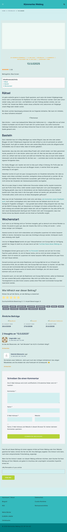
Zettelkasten (6, 520)
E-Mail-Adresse (13, 415)
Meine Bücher (6, 512)
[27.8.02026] (33, 321)
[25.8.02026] (55, 321)
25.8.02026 (50, 326)
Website (37, 415)
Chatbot (12, 306)
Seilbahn (6, 308)
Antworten (5, 348)
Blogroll (4, 501)
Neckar (61, 306)
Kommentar (11, 391)
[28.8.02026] (11, 321)
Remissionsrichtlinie (41, 505)
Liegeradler (13, 338)
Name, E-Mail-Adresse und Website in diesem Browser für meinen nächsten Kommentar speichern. (32, 428)
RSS (3, 505)
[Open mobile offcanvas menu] (2, 4)
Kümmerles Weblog (33, 4)
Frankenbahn (41, 306)
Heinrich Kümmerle (19, 57)
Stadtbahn (14, 308)
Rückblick (40, 57)
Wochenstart (8, 86)
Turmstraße (33, 308)
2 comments (50, 57)
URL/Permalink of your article (12, 467)
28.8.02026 (6, 326)
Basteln (6, 84)
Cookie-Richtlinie (40, 501)
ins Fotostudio (33, 251)
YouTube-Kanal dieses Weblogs (49, 244)
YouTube (42, 308)
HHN (48, 306)
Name (9, 407)
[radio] (3, 298)
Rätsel (6, 82)
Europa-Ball (21, 306)
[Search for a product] (64, 4)
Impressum (5, 497)
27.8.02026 (28, 326)
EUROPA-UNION (7, 516)
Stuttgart (23, 308)
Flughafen (31, 306)
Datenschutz (39, 497)
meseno (54, 306)
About (13, 497)
